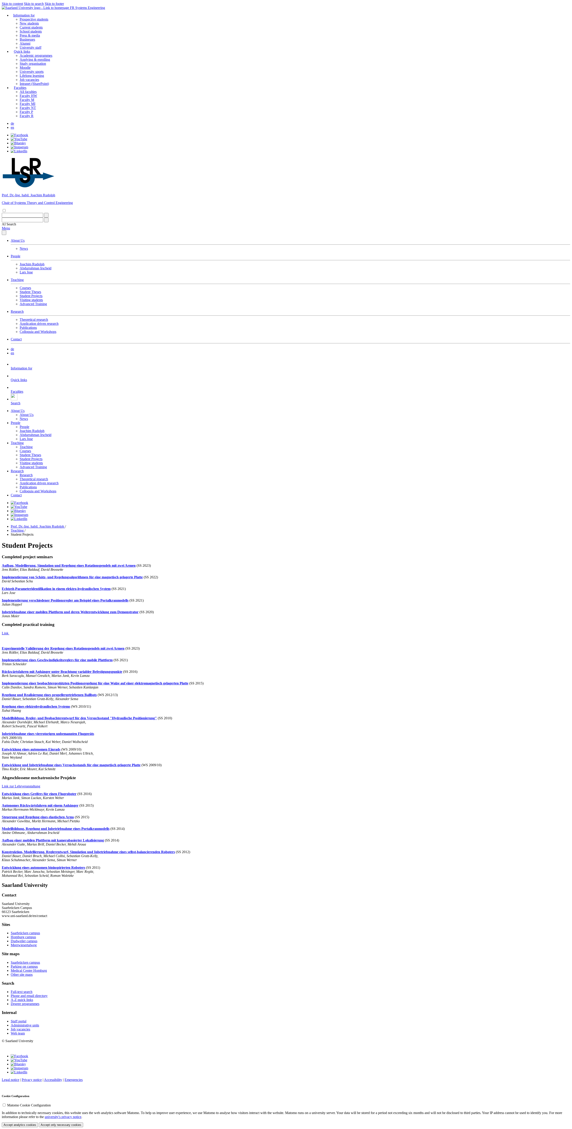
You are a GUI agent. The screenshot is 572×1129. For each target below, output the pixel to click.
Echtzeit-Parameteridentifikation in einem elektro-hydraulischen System (56, 589)
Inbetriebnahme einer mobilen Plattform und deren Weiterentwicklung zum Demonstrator (70, 612)
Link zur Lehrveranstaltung (21, 786)
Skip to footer (54, 4)
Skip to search (34, 4)
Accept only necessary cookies (61, 1125)
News (24, 248)
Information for (24, 15)
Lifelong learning (32, 76)
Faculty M (27, 100)
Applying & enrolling (35, 59)
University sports (32, 71)
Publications (28, 327)
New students (29, 23)
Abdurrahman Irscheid (35, 268)
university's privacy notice (63, 1117)
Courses (25, 288)
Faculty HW (28, 96)
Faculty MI (27, 104)
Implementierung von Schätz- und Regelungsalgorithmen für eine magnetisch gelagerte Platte (72, 577)
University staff (30, 47)
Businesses (27, 39)
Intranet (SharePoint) (34, 84)
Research (17, 311)
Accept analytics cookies (20, 1125)
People (15, 256)
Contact (16, 339)
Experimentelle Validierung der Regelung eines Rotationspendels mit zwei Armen (63, 648)
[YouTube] (19, 139)
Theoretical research (34, 319)
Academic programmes (36, 55)
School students (31, 31)
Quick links (22, 51)
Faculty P (26, 112)
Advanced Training (33, 304)
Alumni (25, 43)
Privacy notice (32, 1080)
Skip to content (12, 4)
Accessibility (53, 1080)
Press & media (30, 35)
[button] (9, 224)
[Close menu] (4, 232)
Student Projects (31, 296)
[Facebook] (19, 135)
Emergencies (74, 1080)
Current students (31, 27)
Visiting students (31, 300)
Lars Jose (26, 272)
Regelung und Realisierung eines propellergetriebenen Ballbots (49, 695)
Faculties (20, 88)
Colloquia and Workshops (38, 332)
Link (5, 633)
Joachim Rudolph (32, 264)
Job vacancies (29, 80)
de (12, 123)
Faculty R (27, 116)
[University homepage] (36, 8)
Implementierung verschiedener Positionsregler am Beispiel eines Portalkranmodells (65, 600)
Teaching (17, 280)
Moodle (25, 67)
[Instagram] (19, 147)
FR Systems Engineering (87, 8)
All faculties (28, 92)
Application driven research (39, 323)
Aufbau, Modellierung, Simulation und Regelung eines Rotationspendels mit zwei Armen (69, 565)
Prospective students (34, 19)
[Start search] (46, 215)
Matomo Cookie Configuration (29, 1105)
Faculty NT (28, 108)
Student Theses (30, 292)
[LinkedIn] (19, 151)
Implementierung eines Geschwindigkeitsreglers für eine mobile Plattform (57, 660)
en (12, 127)
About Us (18, 240)
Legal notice (10, 1080)
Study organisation (33, 63)
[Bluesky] (18, 143)
